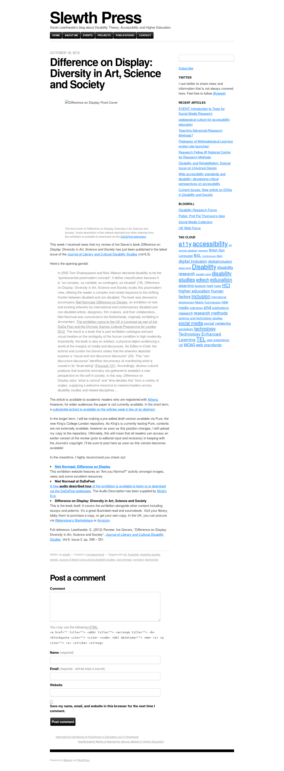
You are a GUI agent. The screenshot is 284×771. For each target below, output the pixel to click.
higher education (194, 291)
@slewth (219, 93)
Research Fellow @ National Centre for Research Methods (205, 154)
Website (56, 684)
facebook (200, 286)
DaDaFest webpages (133, 236)
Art (125, 554)
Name (62, 652)
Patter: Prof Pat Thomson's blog (202, 215)
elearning (186, 285)
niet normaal (124, 559)
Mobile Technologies (208, 302)
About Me (71, 35)
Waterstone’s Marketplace (74, 520)
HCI (226, 285)
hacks (217, 286)
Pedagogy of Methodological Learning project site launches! (206, 143)
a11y (185, 243)
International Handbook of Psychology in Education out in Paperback (97, 737)
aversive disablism (188, 250)
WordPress (83, 760)
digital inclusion (193, 261)
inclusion (200, 296)
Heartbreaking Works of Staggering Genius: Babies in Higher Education (121, 741)
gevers (54, 559)
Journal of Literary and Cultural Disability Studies (102, 254)
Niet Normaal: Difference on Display (101, 302)
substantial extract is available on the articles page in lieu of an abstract (104, 409)
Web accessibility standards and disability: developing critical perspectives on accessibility (202, 178)
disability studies (150, 554)
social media (191, 323)
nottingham (196, 308)
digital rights (185, 268)
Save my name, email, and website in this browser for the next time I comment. (102, 708)
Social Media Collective (195, 221)
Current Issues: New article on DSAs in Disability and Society (205, 192)
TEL (201, 339)
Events (88, 35)
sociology (186, 328)
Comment (57, 588)
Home (56, 35)
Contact (145, 35)
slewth (66, 554)
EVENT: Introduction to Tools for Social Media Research (202, 111)
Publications (125, 35)
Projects (104, 35)
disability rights (203, 274)
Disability (133, 554)
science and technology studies (201, 318)
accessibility (210, 243)
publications (220, 307)
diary (220, 256)
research (186, 313)
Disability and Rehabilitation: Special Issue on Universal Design (205, 165)
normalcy (138, 559)
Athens (153, 399)
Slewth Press (95, 16)
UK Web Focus (190, 227)
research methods (211, 313)
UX (181, 345)
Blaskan (67, 760)
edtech (202, 279)
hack (210, 285)
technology (151, 559)
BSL (197, 255)
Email (77, 668)
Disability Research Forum (198, 209)
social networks (217, 323)
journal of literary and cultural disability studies (87, 559)
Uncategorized (95, 554)
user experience (218, 340)
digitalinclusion (220, 261)
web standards (209, 344)
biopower (203, 250)
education (221, 279)
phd (207, 307)
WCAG (189, 344)
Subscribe (186, 68)
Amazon (103, 520)
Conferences (209, 256)
